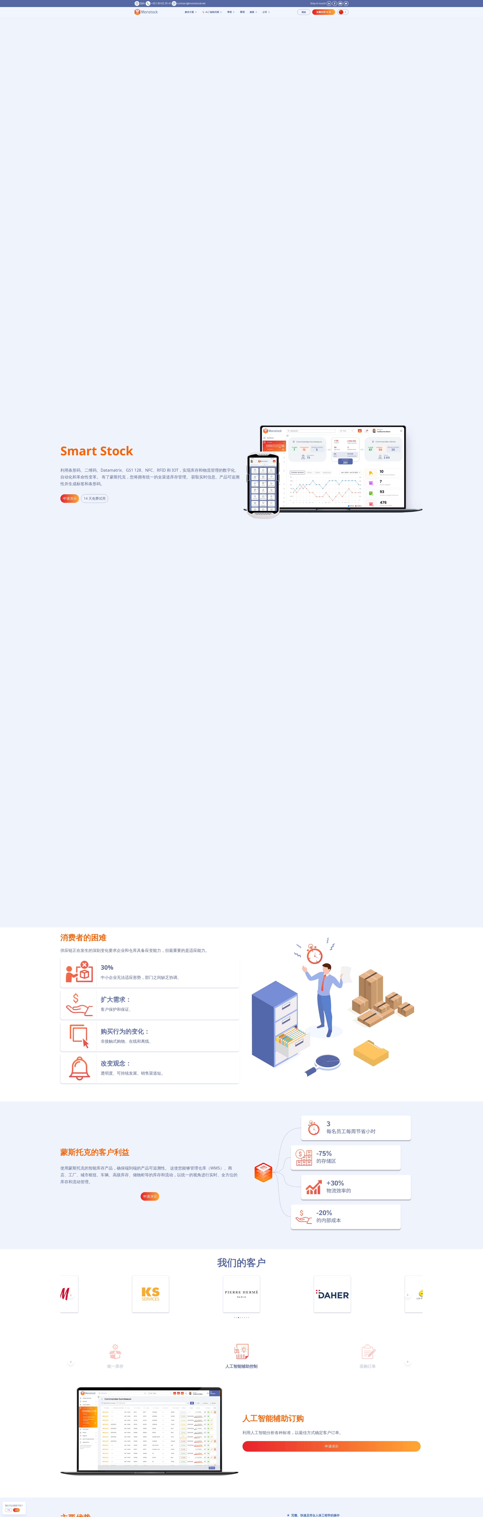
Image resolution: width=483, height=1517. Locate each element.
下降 (8, 1510)
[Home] (146, 12)
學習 (229, 12)
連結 (303, 12)
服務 (252, 12)
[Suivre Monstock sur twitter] (346, 3)
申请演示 (69, 498)
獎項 (242, 12)
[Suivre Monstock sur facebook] (334, 3)
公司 (265, 12)
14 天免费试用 (95, 498)
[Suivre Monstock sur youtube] (340, 3)
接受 (16, 1510)
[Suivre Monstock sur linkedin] (329, 3)
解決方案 (189, 12)
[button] (71, 1295)
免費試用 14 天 (323, 12)
